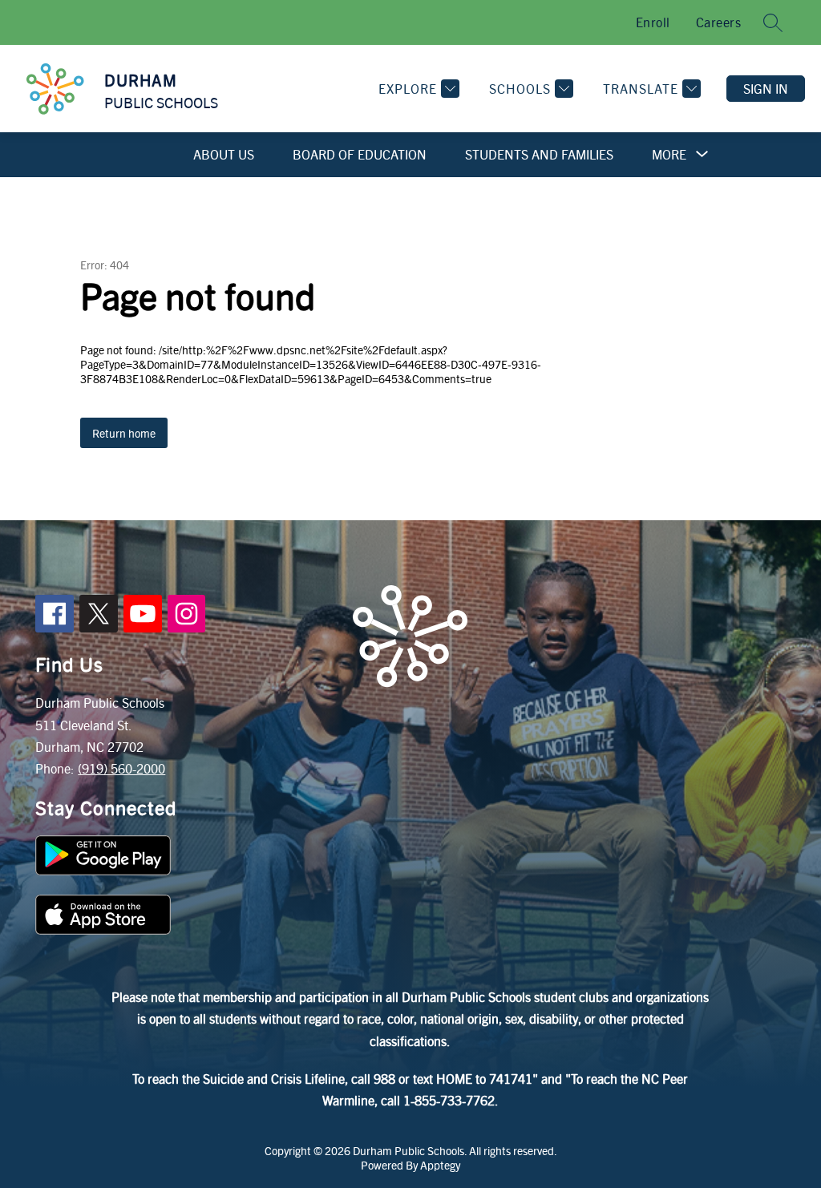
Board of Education (360, 154)
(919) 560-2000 (121, 768)
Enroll (653, 22)
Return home (124, 433)
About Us (223, 154)
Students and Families (539, 154)
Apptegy (440, 1165)
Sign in (765, 88)
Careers (719, 22)
